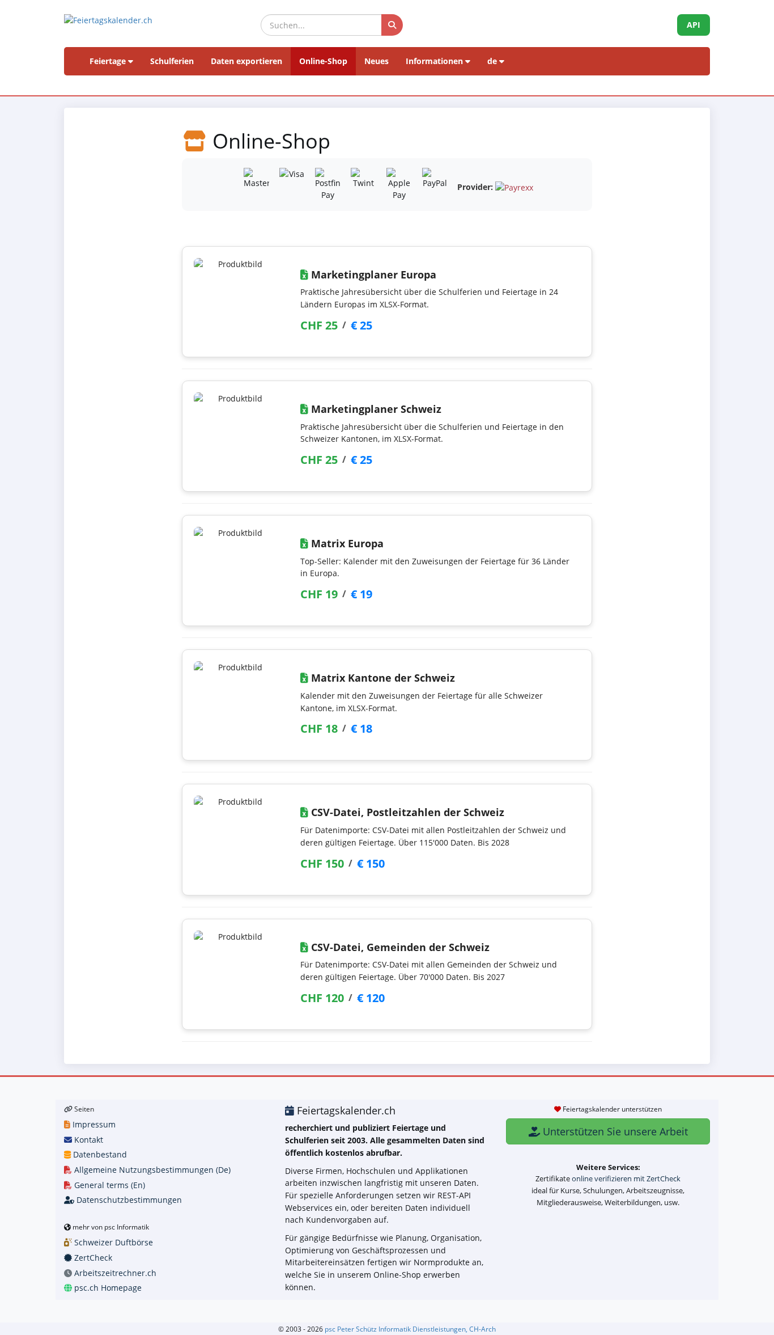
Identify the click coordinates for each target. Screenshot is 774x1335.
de (493, 61)
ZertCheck (92, 1257)
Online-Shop (323, 61)
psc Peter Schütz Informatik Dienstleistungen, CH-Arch (410, 1328)
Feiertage (109, 61)
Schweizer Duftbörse (112, 1242)
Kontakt (87, 1139)
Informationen (435, 61)
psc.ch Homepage (107, 1287)
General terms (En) (108, 1185)
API (693, 24)
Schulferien (172, 61)
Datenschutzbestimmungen (128, 1199)
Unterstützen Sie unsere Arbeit (614, 1131)
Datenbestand (99, 1154)
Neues (376, 61)
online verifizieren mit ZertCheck (626, 1178)
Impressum (93, 1124)
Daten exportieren (246, 61)
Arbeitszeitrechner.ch (114, 1273)
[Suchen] (392, 25)
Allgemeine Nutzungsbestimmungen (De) (151, 1169)
